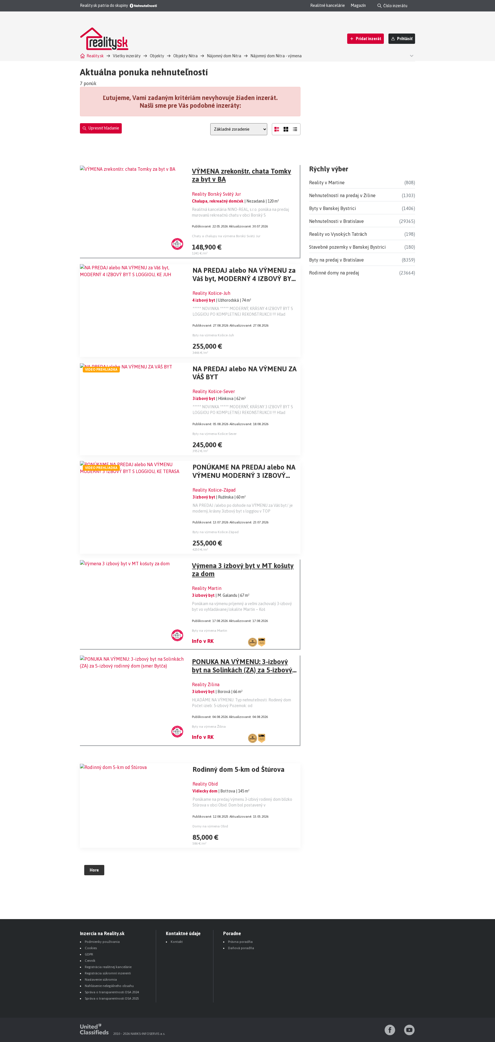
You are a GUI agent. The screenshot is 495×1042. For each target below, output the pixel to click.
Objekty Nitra (185, 56)
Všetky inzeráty (127, 56)
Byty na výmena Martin (209, 631)
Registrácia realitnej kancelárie (108, 967)
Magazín (358, 5)
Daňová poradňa (241, 948)
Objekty (157, 56)
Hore (94, 870)
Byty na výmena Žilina (209, 727)
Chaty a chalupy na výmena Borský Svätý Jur (226, 236)
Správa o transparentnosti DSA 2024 (112, 992)
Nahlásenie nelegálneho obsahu (109, 986)
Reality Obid (205, 783)
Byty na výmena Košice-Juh (213, 335)
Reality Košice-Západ (214, 489)
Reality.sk (95, 56)
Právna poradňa (240, 942)
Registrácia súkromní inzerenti (108, 973)
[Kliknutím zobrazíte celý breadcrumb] (410, 55)
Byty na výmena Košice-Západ (215, 532)
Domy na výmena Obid (210, 826)
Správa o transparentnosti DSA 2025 (112, 998)
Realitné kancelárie (327, 5)
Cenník (90, 961)
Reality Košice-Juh (211, 293)
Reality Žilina (205, 684)
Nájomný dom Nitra (224, 56)
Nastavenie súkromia (101, 980)
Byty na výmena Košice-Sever (214, 434)
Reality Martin (206, 588)
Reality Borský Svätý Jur (216, 194)
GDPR (89, 954)
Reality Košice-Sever (213, 391)
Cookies (91, 948)
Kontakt (177, 942)
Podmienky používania (102, 942)
